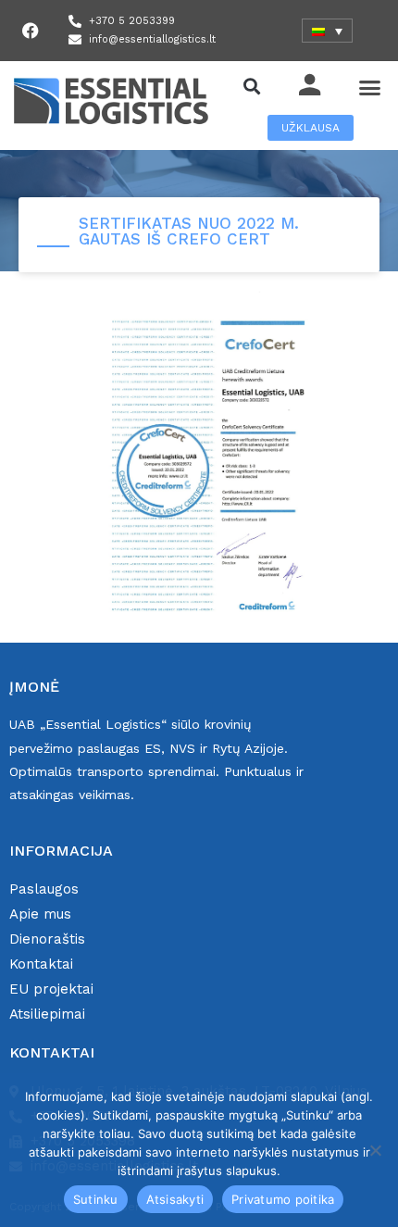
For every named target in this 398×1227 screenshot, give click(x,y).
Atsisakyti (175, 1199)
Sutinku (95, 1199)
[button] (252, 85)
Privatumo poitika (282, 1199)
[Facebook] (30, 30)
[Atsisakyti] (375, 1150)
